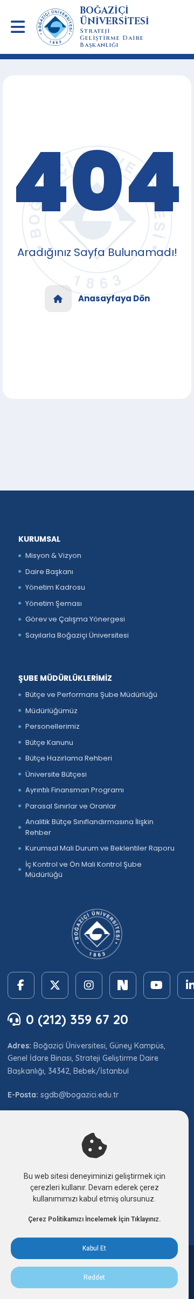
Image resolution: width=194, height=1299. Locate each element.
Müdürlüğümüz (51, 711)
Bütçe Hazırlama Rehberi (68, 758)
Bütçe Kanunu (49, 742)
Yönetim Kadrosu (55, 587)
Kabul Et (94, 1248)
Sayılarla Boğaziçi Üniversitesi (77, 635)
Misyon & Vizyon (53, 555)
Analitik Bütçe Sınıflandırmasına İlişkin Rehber (89, 827)
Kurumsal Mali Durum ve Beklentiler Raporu (100, 848)
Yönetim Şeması (53, 603)
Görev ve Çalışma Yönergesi (75, 619)
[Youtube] (156, 985)
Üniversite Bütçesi (56, 774)
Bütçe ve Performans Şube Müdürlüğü (91, 694)
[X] (54, 985)
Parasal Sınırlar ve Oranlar (70, 806)
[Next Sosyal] (122, 985)
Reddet (94, 1277)
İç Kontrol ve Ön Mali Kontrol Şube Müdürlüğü (83, 869)
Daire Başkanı (49, 571)
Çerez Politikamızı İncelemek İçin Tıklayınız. (94, 1219)
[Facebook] (21, 985)
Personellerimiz (52, 726)
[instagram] (88, 985)
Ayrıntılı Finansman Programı (74, 790)
